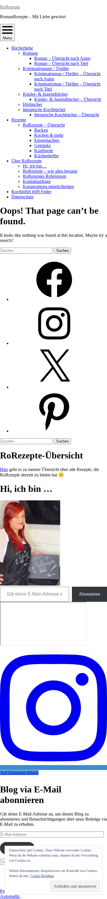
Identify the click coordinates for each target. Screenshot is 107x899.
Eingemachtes (46, 140)
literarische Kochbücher (44, 109)
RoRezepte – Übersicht (44, 125)
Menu (7, 38)
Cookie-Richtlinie (42, 876)
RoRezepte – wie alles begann (50, 171)
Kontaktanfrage (37, 181)
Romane (30, 53)
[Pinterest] (54, 431)
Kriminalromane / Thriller (46, 68)
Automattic (10, 896)
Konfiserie (43, 150)
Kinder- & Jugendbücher (45, 94)
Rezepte (18, 119)
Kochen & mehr (48, 135)
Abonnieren (89, 594)
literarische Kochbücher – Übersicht (66, 114)
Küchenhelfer (46, 155)
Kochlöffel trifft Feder (31, 191)
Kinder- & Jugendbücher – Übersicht (67, 99)
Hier (4, 469)
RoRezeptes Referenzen (44, 176)
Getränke (42, 145)
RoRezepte (10, 7)
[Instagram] (54, 343)
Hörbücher (32, 104)
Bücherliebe (22, 48)
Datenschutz (22, 196)
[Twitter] (54, 387)
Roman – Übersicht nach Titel (61, 63)
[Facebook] (54, 299)
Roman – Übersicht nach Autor (62, 58)
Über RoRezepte (26, 160)
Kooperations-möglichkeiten (48, 186)
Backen (41, 130)
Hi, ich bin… (35, 166)
